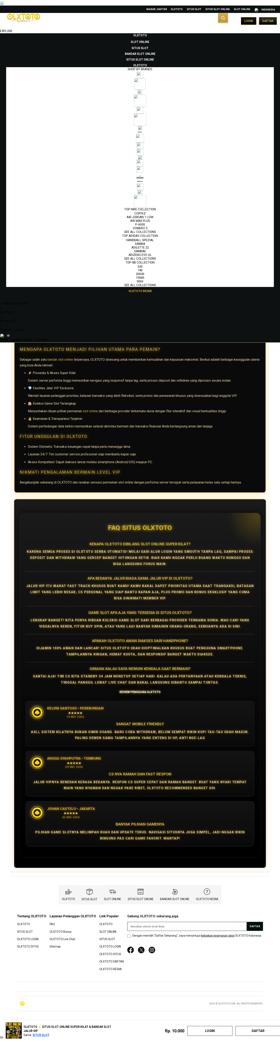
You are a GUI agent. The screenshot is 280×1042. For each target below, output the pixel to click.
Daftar (267, 21)
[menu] (140, 163)
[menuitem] (140, 35)
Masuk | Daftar (156, 9)
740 (140, 270)
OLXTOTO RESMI (207, 899)
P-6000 (140, 224)
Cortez (140, 213)
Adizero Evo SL (140, 255)
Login (248, 21)
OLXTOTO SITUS (28, 946)
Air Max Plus (140, 221)
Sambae (140, 251)
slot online (90, 411)
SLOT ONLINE (242, 9)
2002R (140, 274)
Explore (6, 31)
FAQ (52, 924)
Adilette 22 (140, 247)
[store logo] (23, 21)
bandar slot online (60, 360)
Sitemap (55, 946)
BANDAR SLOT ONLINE (174, 899)
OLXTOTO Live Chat (62, 939)
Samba (140, 244)
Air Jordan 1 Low (140, 217)
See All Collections (140, 232)
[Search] (223, 18)
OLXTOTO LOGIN (11, 330)
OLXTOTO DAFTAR (111, 961)
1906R (140, 278)
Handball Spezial (140, 240)
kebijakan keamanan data (217, 935)
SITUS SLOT (194, 9)
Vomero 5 (140, 228)
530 (140, 266)
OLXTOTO (177, 9)
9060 (140, 281)
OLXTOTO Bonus (61, 931)
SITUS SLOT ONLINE (217, 9)
